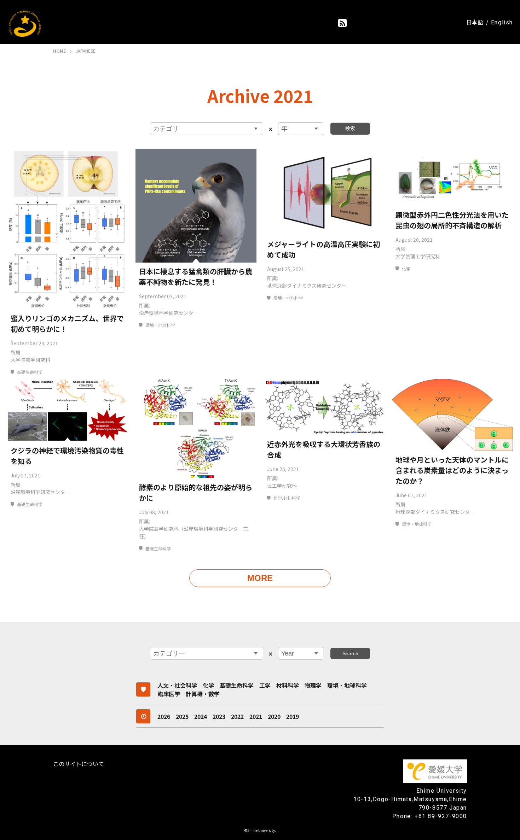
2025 (182, 716)
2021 (255, 716)
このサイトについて (78, 763)
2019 (292, 716)
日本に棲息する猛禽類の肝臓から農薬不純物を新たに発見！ (195, 276)
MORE (260, 578)
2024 (200, 716)
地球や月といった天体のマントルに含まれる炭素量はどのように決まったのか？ (452, 470)
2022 (237, 716)
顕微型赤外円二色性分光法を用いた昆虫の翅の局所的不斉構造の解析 (452, 220)
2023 (219, 716)
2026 (163, 716)
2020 (274, 716)
